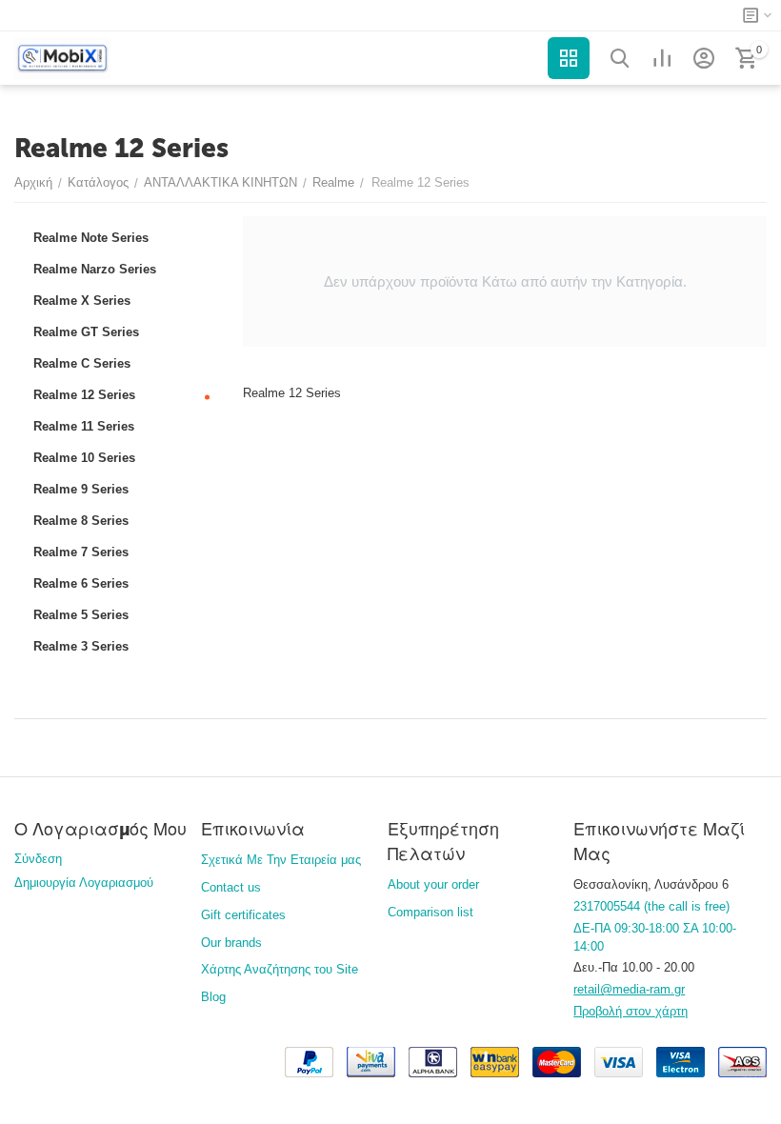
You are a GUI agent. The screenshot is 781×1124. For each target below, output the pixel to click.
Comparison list (430, 912)
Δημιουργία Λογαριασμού (83, 882)
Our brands (231, 942)
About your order (433, 884)
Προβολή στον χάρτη (630, 1011)
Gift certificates (243, 915)
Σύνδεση (38, 859)
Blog (213, 997)
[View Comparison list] (662, 58)
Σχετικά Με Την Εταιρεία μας (281, 860)
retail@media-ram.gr (629, 989)
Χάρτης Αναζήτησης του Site (279, 969)
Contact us (231, 887)
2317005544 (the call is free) (651, 906)
